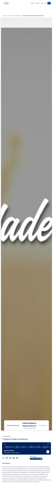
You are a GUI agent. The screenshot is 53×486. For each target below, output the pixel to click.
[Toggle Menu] (49, 3)
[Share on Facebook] (7, 458)
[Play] (47, 451)
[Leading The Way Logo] (6, 3)
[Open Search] (45, 3)
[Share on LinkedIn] (13, 458)
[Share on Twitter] (10, 458)
